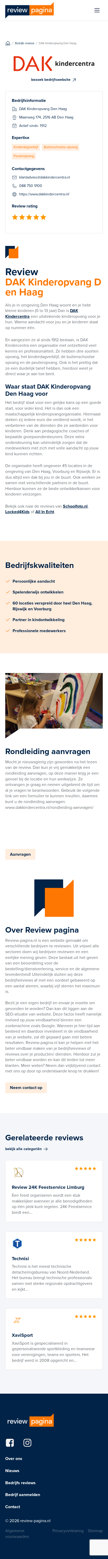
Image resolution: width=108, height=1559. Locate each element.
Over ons (13, 1459)
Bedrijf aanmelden (22, 1495)
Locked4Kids (17, 512)
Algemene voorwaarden (17, 1533)
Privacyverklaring (68, 1531)
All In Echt (44, 512)
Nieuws (12, 1471)
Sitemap (95, 1531)
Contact (12, 1507)
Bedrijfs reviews (20, 1483)
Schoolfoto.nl (75, 506)
